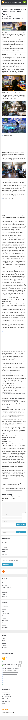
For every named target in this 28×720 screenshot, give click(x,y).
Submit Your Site (7, 564)
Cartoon (4, 609)
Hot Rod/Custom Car (6, 587)
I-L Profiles (4, 547)
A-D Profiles (4, 542)
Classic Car (4, 582)
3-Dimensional (5, 606)
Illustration (4, 618)
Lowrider (4, 589)
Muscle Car (4, 596)
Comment (4, 500)
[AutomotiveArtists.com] (12, 3)
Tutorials (4, 643)
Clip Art (3, 611)
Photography (5, 620)
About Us (4, 647)
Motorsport (4, 594)
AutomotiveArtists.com (9, 16)
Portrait (3, 622)
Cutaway (4, 615)
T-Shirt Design (5, 627)
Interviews (17, 18)
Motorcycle (4, 592)
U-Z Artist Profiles (6, 701)
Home (3, 638)
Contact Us (4, 650)
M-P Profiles (5, 549)
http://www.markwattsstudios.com (14, 490)
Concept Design (5, 613)
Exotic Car (4, 585)
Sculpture (4, 625)
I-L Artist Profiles (6, 694)
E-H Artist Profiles (6, 692)
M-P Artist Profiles (6, 696)
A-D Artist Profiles (6, 689)
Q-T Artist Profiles (6, 698)
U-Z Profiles (4, 554)
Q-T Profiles (4, 551)
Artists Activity (5, 640)
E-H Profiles (4, 545)
